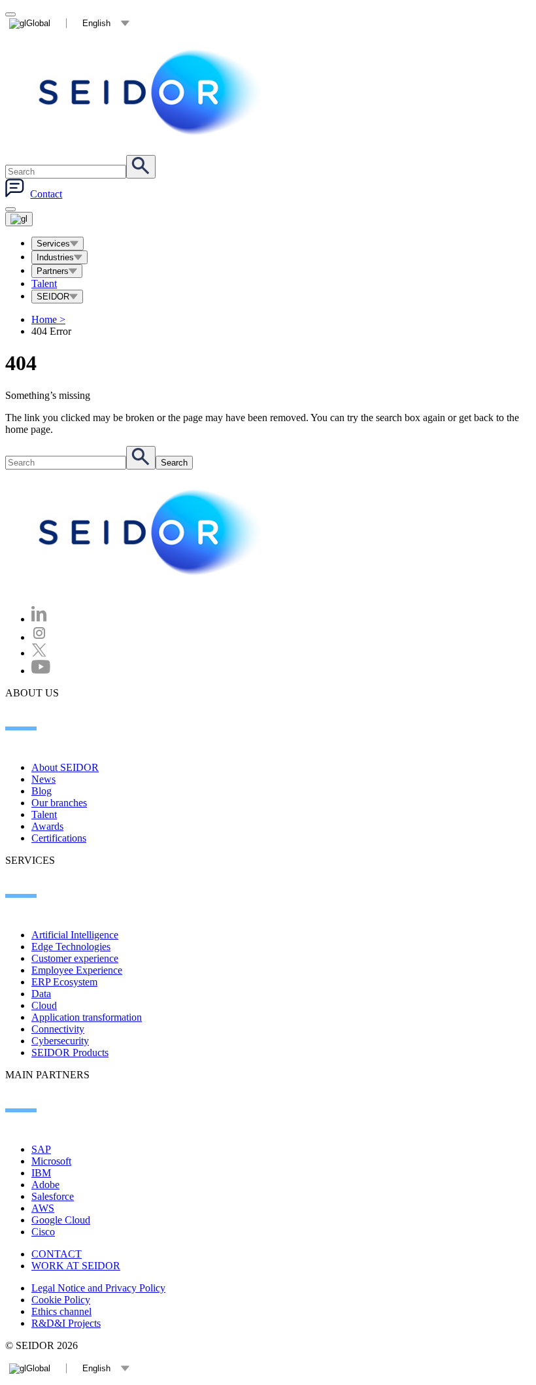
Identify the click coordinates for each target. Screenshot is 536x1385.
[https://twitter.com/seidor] (39, 652)
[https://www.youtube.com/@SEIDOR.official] (40, 670)
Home (48, 319)
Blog (41, 790)
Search (174, 463)
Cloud (44, 1005)
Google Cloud (60, 1219)
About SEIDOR (65, 767)
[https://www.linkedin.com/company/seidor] (39, 618)
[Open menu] (19, 219)
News (43, 779)
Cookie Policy (60, 1299)
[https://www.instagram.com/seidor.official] (39, 637)
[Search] (141, 167)
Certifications (58, 838)
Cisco (43, 1231)
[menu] (10, 209)
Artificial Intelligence (74, 934)
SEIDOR (53, 296)
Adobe (45, 1184)
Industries (55, 257)
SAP (41, 1149)
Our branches (59, 802)
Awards (47, 826)
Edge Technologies (70, 946)
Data (41, 993)
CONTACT (56, 1253)
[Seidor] (151, 92)
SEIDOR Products (70, 1052)
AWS (42, 1208)
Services (53, 243)
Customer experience (74, 958)
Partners (53, 271)
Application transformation (86, 1017)
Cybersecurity (60, 1040)
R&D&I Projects (66, 1323)
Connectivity (57, 1028)
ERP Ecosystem (64, 981)
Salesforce (52, 1196)
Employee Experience (76, 970)
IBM (41, 1172)
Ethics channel (61, 1311)
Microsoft (51, 1161)
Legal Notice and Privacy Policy (98, 1287)
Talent (44, 283)
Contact (46, 193)
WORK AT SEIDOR (75, 1265)
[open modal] (10, 14)
